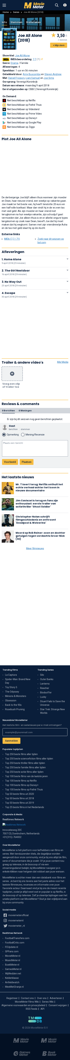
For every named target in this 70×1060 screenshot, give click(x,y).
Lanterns (45, 683)
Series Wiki (48, 1001)
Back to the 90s (13, 705)
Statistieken (33, 22)
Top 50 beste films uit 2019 (19, 802)
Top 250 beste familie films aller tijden (25, 767)
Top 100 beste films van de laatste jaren (26, 776)
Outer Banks (46, 679)
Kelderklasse (12, 978)
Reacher (44, 688)
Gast (12, 426)
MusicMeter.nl (12, 960)
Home (6, 12)
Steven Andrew (53, 74)
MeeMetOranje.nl (14, 986)
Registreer (12, 998)
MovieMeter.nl (12, 955)
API (42, 1009)
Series (16, 12)
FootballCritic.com (14, 942)
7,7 (36, 59)
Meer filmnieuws (35, 548)
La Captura (11, 674)
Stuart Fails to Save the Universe (52, 703)
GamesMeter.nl (13, 969)
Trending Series (46, 669)
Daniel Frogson (16, 78)
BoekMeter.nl (12, 964)
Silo (42, 674)
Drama (14, 63)
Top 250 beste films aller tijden (21, 754)
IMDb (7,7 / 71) (12, 239)
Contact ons (27, 998)
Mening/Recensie (35, 434)
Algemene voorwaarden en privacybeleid (23, 1005)
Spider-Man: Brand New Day (17, 681)
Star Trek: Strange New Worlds (52, 711)
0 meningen (25, 410)
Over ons (42, 998)
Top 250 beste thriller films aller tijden (25, 763)
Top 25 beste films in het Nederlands (24, 807)
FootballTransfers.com (17, 938)
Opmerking (13, 434)
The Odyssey (12, 691)
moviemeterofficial (18, 915)
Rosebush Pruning (15, 709)
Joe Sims (49, 78)
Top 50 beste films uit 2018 (19, 798)
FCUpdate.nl (11, 947)
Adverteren (56, 998)
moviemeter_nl (16, 925)
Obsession (10, 700)
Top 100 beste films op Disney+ (21, 785)
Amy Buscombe (31, 74)
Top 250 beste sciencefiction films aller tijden (29, 758)
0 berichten (8, 410)
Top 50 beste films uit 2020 (19, 794)
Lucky (43, 697)
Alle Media (62, 362)
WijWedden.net (13, 973)
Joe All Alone (22, 55)
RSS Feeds (31, 1009)
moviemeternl (15, 920)
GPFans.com (12, 951)
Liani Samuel (33, 78)
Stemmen (16, 22)
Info (4, 22)
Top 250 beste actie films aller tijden (24, 771)
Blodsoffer (46, 692)
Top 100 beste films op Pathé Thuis (24, 789)
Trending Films (10, 669)
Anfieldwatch (12, 982)
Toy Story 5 (11, 687)
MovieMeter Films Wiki (27, 1001)
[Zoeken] (57, 5)
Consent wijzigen (58, 1005)
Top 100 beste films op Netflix (21, 780)
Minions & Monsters (15, 696)
